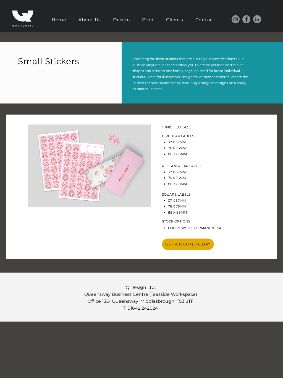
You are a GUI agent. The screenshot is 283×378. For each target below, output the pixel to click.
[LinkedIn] (257, 19)
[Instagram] (236, 19)
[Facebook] (246, 19)
